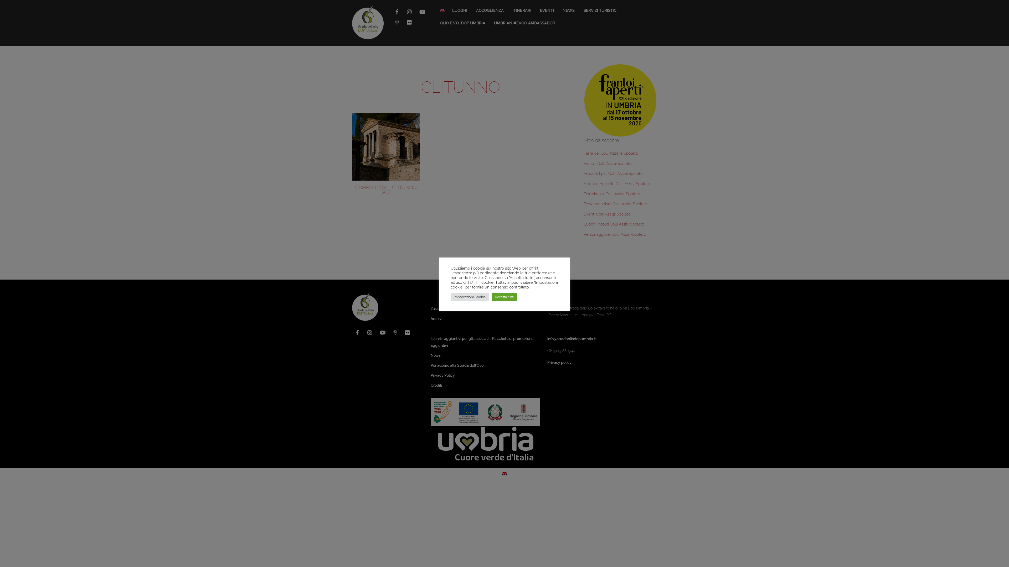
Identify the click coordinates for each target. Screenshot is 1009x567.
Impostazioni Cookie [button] (470, 297)
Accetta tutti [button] (504, 297)
